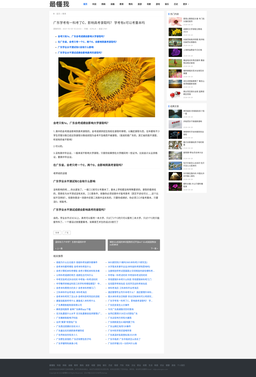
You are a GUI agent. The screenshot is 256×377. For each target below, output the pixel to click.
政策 (145, 365)
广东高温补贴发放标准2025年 (122, 335)
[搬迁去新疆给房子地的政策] (175, 142)
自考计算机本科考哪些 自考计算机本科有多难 (78, 271)
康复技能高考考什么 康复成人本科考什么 (75, 300)
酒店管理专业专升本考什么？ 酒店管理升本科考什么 (131, 292)
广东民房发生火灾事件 (118, 305)
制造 (156, 365)
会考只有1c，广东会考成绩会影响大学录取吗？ (82, 36)
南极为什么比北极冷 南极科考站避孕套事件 (76, 262)
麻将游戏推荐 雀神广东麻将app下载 (73, 309)
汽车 (122, 365)
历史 (176, 4)
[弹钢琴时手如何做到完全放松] (175, 132)
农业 (162, 365)
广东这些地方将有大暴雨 (119, 317)
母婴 (149, 4)
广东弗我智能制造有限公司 (69, 305)
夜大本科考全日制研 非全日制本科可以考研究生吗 (131, 296)
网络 (103, 4)
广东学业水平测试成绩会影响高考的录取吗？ (80, 52)
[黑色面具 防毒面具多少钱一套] (175, 111)
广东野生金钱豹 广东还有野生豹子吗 (73, 339)
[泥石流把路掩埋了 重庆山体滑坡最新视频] (175, 81)
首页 (85, 4)
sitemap (104, 373)
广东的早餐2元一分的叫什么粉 (122, 343)
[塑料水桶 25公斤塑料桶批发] (175, 184)
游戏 (158, 4)
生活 (150, 365)
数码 (131, 4)
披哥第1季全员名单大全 (193, 152)
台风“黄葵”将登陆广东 (66, 322)
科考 (57, 233)
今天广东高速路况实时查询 (121, 309)
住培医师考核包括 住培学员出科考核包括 (127, 283)
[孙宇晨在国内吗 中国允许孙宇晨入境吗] (175, 174)
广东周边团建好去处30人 (68, 326)
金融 (113, 4)
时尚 (127, 365)
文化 (133, 365)
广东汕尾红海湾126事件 (119, 326)
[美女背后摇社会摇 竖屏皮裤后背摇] (175, 92)
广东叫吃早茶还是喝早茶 (119, 330)
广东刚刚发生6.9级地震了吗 (121, 322)
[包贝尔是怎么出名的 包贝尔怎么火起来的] (175, 163)
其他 (173, 365)
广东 (67, 233)
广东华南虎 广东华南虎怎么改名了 (124, 339)
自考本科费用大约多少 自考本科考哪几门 (75, 288)
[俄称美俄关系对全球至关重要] (175, 71)
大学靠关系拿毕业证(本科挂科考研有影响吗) (129, 266)
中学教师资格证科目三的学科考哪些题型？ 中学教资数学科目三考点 (79, 283)
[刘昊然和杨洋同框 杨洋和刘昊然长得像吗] (175, 40)
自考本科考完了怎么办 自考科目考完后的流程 (78, 296)
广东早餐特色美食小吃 (67, 343)
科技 (94, 4)
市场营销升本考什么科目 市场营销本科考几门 (129, 279)
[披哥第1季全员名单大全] (175, 153)
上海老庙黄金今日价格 (192, 50)
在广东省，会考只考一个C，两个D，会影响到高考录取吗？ (88, 42)
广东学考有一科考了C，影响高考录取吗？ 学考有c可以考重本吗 (131, 300)
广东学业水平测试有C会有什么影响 (76, 47)
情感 (116, 365)
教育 (122, 4)
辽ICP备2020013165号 (92, 373)
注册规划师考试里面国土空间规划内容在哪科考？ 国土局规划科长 (131, 271)
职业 (139, 365)
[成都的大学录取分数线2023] (175, 29)
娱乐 (167, 4)
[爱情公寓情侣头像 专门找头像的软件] (175, 19)
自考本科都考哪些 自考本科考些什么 (73, 266)
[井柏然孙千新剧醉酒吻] (175, 122)
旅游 (140, 4)
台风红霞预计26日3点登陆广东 (123, 313)
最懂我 (52, 365)
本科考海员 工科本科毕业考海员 (123, 288)
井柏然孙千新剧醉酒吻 (192, 121)
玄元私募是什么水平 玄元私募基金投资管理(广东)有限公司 (79, 313)
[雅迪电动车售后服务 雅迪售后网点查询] (175, 60)
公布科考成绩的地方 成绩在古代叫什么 (74, 275)
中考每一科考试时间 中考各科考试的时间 (127, 275)
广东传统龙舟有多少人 (67, 335)
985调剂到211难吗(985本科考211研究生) (127, 262)
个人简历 (181, 365)
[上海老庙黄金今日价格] (175, 50)
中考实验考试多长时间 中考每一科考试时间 (76, 279)
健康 (168, 365)
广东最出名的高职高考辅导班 (70, 330)
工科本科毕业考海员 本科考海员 (71, 292)
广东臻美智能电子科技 (67, 317)
